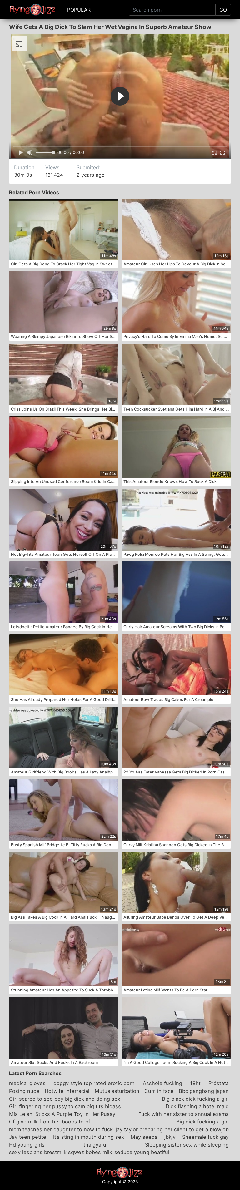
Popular (79, 10)
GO (223, 10)
